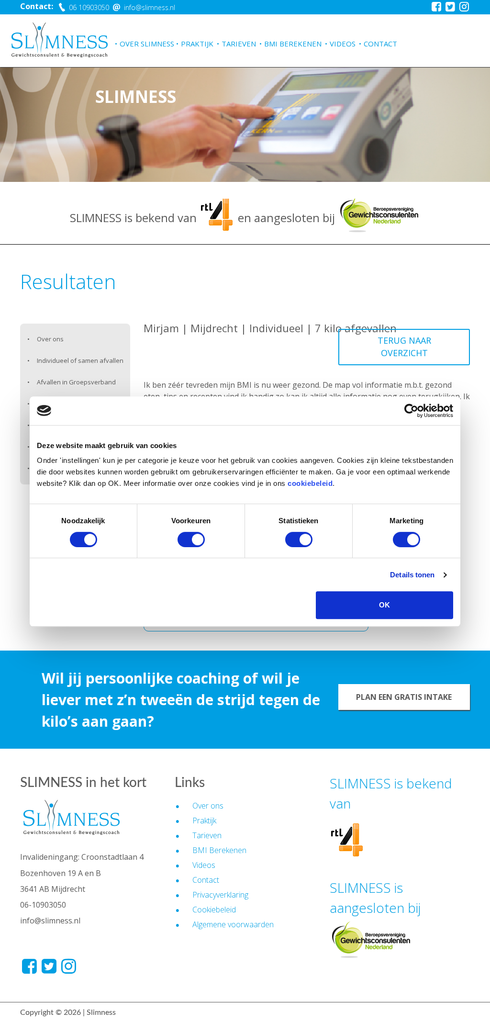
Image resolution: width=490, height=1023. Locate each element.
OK (384, 605)
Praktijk (197, 43)
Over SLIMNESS (147, 43)
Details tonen (412, 575)
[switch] (191, 539)
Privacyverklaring (220, 894)
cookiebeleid (310, 483)
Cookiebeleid (214, 909)
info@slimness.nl (148, 7)
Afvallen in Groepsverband (76, 382)
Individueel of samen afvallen (80, 360)
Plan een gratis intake (404, 697)
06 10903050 (88, 7)
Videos (343, 43)
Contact (380, 43)
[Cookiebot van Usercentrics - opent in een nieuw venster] (411, 411)
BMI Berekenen (293, 43)
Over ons (50, 339)
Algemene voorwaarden (233, 924)
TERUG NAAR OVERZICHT (404, 347)
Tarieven (239, 43)
